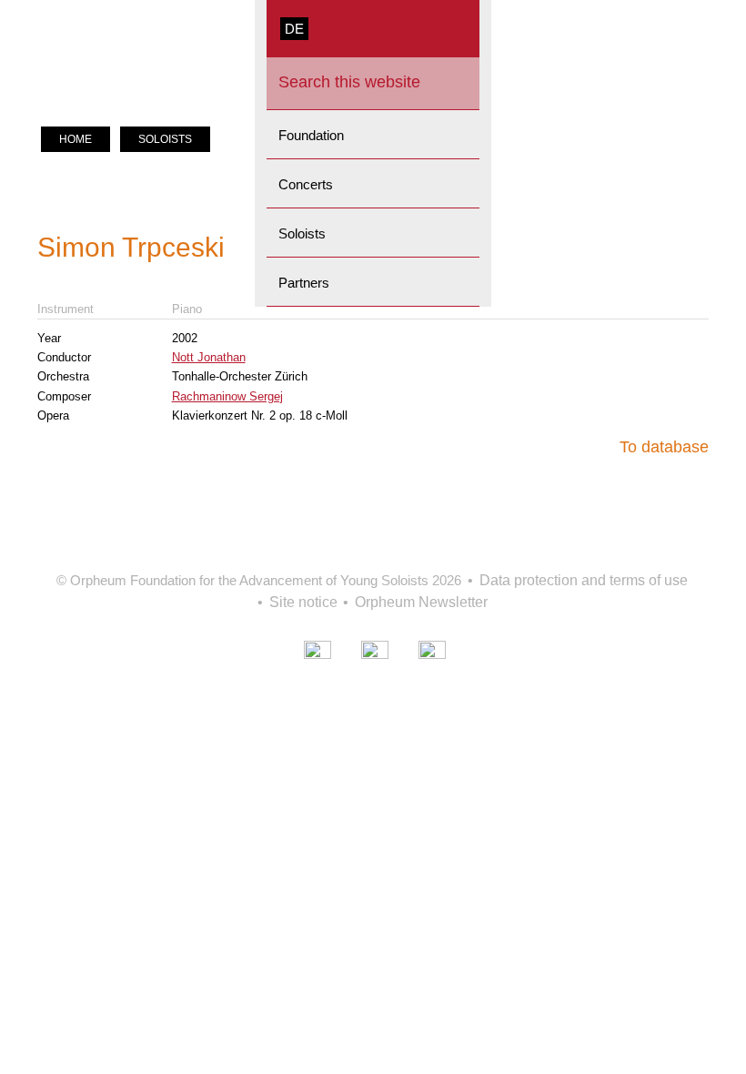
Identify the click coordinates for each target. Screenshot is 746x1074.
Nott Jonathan (209, 357)
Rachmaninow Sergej (227, 396)
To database (664, 447)
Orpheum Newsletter (421, 602)
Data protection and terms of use (583, 580)
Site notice (303, 602)
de (294, 28)
